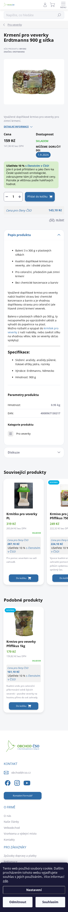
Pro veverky (23, 433)
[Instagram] (16, 782)
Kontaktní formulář (22, 795)
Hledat (59, 15)
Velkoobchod (12, 827)
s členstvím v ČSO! (37, 165)
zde (5, 881)
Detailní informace (16, 126)
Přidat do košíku (37, 196)
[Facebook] (7, 782)
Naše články (11, 821)
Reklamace (10, 861)
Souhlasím (50, 902)
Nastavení (34, 890)
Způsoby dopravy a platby (20, 855)
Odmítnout (17, 902)
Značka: (14, 51)
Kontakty (9, 839)
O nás (7, 816)
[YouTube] (27, 782)
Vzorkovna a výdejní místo (20, 833)
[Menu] (63, 4)
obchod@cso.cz (21, 772)
